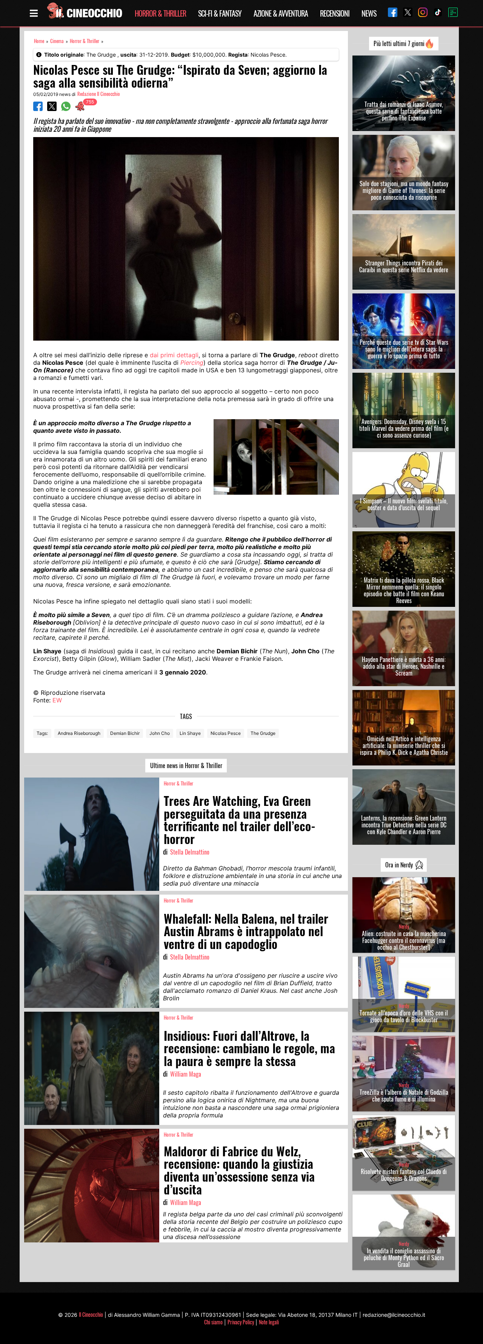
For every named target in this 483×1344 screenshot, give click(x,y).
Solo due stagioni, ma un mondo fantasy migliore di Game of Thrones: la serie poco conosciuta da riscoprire (404, 190)
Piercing (191, 362)
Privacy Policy (241, 1322)
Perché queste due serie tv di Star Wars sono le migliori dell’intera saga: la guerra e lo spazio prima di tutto (404, 349)
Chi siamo (213, 1322)
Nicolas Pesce (226, 733)
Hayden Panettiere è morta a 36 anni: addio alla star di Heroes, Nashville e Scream (404, 666)
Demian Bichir (125, 733)
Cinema (57, 41)
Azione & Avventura (281, 13)
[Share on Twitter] (52, 109)
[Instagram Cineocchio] (420, 13)
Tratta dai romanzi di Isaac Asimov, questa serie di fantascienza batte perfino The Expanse (404, 111)
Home (39, 41)
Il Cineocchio (91, 1314)
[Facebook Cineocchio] (389, 13)
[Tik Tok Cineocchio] (435, 13)
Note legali (269, 1322)
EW (57, 700)
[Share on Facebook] (38, 109)
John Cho (159, 733)
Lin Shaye (190, 733)
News (368, 13)
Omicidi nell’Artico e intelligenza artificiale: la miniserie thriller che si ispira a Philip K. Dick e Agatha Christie (404, 745)
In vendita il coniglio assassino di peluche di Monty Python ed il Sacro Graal (404, 1257)
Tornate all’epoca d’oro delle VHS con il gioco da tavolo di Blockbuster (404, 1016)
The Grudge (263, 733)
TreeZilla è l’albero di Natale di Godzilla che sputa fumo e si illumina (404, 1095)
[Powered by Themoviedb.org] (450, 13)
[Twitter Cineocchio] (404, 13)
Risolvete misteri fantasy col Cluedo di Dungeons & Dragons (404, 1175)
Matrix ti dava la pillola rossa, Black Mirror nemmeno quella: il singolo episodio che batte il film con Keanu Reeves (404, 590)
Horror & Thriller (160, 13)
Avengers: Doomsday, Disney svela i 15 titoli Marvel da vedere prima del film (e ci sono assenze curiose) (404, 428)
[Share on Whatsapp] (66, 109)
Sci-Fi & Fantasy (220, 13)
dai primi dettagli (174, 355)
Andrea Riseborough (79, 733)
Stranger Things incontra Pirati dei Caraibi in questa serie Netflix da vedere (403, 266)
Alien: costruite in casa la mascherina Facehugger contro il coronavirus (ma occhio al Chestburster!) (404, 940)
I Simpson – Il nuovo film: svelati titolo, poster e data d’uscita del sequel (404, 504)
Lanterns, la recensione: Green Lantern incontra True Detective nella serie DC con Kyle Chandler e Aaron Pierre (403, 824)
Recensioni (334, 13)
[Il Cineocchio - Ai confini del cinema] (84, 13)
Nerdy (404, 926)
